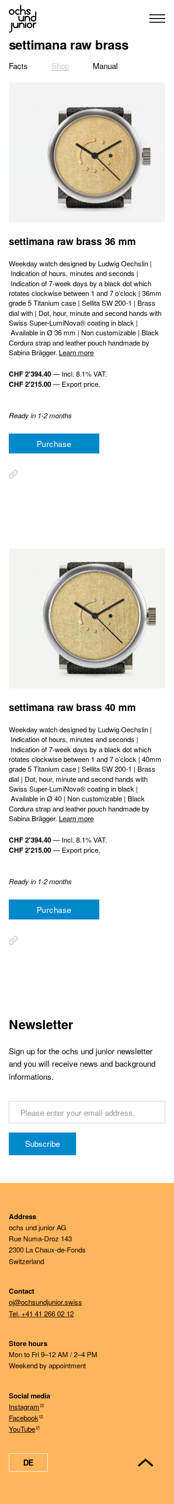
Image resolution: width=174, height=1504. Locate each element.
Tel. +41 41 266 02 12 (41, 1313)
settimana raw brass (69, 44)
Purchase (54, 443)
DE (28, 1462)
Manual (105, 65)
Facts (18, 65)
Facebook (24, 1417)
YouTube (22, 1429)
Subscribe (42, 1143)
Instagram (24, 1406)
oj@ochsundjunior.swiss (45, 1302)
